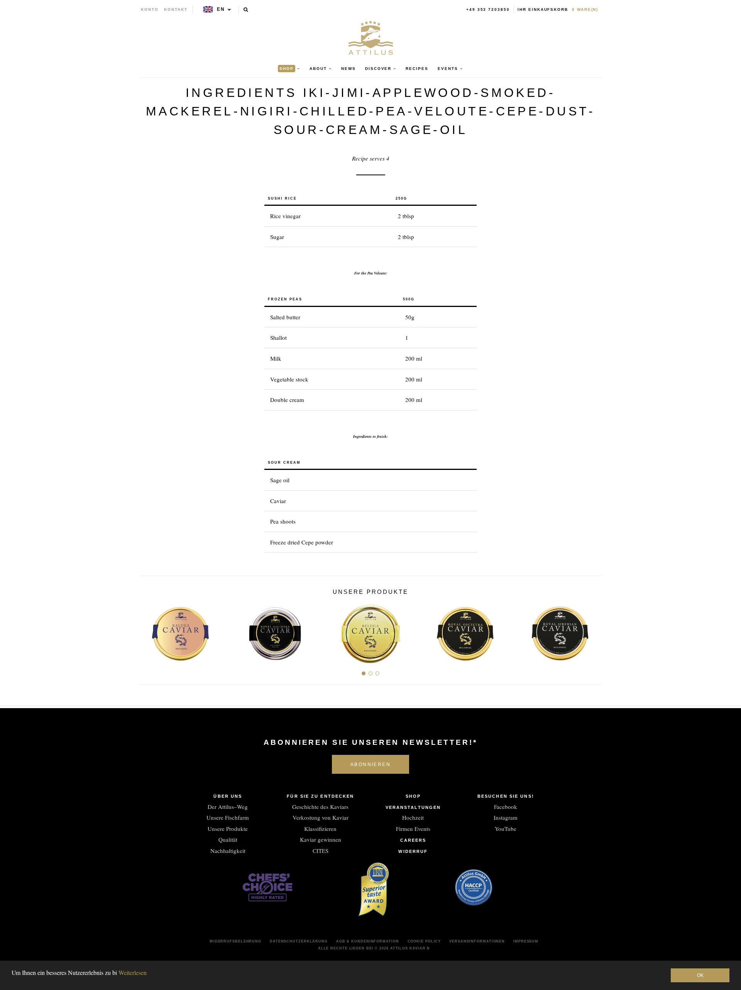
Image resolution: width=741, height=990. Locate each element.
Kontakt (176, 9)
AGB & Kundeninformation (367, 941)
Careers (413, 840)
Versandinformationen (477, 941)
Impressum (525, 941)
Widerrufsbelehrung (235, 941)
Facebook (505, 806)
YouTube (505, 828)
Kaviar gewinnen (320, 839)
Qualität (227, 839)
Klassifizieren (320, 828)
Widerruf (413, 851)
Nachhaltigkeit (227, 850)
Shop (413, 796)
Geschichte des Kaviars (320, 806)
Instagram (506, 817)
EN (221, 9)
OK (700, 975)
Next (593, 630)
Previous (147, 630)
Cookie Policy (424, 941)
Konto (150, 9)
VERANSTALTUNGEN (413, 807)
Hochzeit (413, 817)
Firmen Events (413, 828)
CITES (320, 850)
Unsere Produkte (228, 828)
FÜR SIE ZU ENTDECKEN (320, 796)
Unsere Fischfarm (227, 817)
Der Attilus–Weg (228, 806)
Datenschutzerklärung (299, 941)
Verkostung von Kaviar (321, 817)
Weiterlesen (132, 972)
